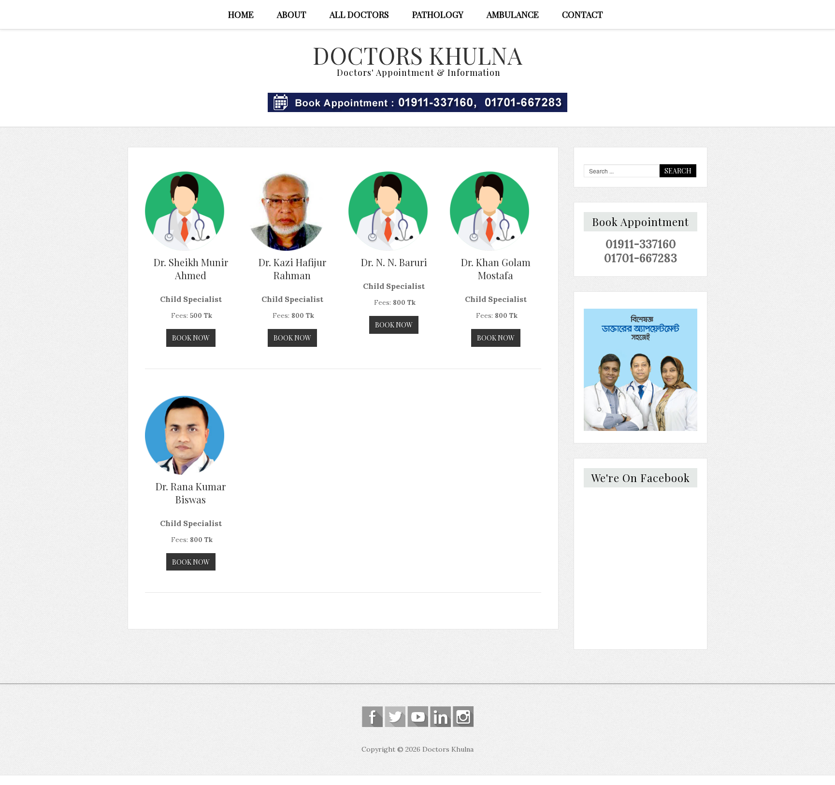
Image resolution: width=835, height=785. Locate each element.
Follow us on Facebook (372, 716)
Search (677, 170)
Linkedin (440, 716)
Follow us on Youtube (417, 716)
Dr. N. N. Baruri (394, 262)
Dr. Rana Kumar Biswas (191, 493)
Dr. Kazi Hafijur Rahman (292, 269)
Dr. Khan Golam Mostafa (496, 269)
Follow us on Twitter (395, 716)
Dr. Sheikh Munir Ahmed (191, 269)
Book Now (191, 338)
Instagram (463, 716)
